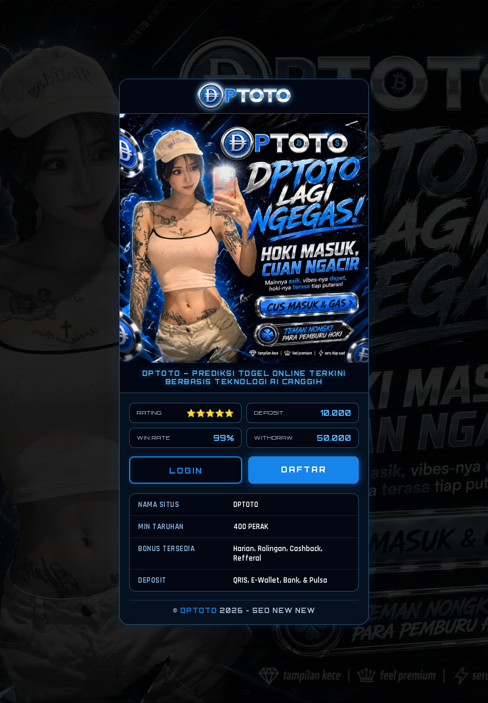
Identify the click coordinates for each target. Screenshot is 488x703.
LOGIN (186, 470)
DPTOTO (198, 610)
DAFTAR (304, 469)
